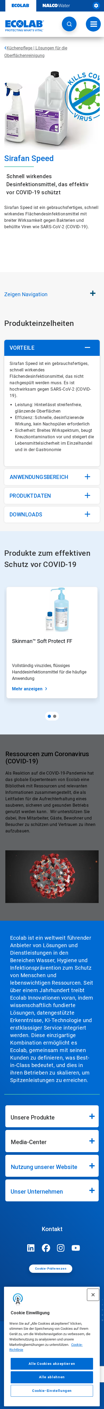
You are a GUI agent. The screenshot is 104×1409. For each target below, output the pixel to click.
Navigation (25, 294)
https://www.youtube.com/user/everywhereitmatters (75, 1248)
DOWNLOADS (26, 514)
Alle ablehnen (52, 1377)
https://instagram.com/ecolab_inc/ (60, 1248)
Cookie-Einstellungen (52, 1391)
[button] (69, 24)
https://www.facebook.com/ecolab (46, 1248)
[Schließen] (93, 1295)
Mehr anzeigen (27, 688)
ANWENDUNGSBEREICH (40, 477)
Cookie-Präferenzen (50, 1268)
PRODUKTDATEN (30, 496)
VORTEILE (22, 348)
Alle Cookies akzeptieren (52, 1364)
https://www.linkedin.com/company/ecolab (31, 1248)
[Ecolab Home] (22, 26)
